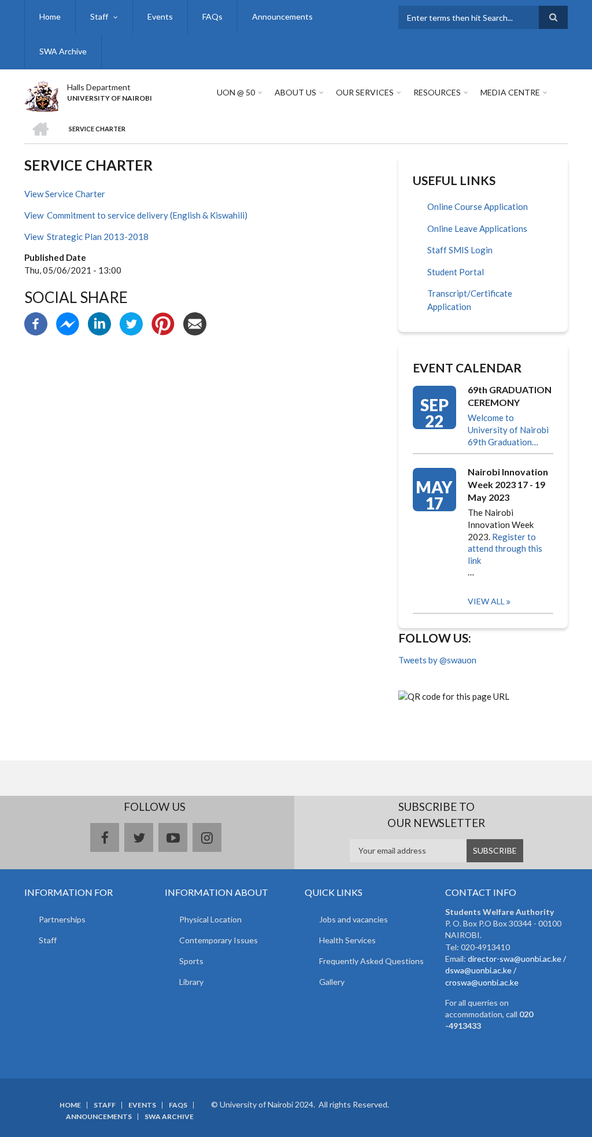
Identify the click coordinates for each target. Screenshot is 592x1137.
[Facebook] (35, 323)
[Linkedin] (99, 323)
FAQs (212, 16)
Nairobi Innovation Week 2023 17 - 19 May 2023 (508, 484)
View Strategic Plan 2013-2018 (86, 236)
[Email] (194, 323)
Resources (437, 92)
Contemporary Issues (218, 940)
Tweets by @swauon (437, 660)
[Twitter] (131, 323)
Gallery (332, 982)
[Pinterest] (163, 323)
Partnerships (62, 919)
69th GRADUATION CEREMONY (510, 396)
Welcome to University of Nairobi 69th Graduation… (508, 429)
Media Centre (510, 92)
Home (50, 16)
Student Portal (455, 272)
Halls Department (99, 87)
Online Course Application (477, 206)
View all (486, 601)
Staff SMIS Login (460, 250)
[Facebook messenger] (67, 323)
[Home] (41, 95)
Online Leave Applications (477, 228)
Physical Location (210, 919)
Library (191, 982)
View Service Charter (64, 194)
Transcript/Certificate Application (469, 300)
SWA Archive (63, 51)
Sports (191, 961)
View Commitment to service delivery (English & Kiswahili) (135, 215)
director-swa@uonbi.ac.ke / (517, 959)
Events (160, 16)
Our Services (365, 92)
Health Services (347, 940)
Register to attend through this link (505, 548)
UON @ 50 (236, 92)
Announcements (282, 16)
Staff (99, 16)
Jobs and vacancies (353, 919)
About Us (295, 92)
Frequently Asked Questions (371, 961)
